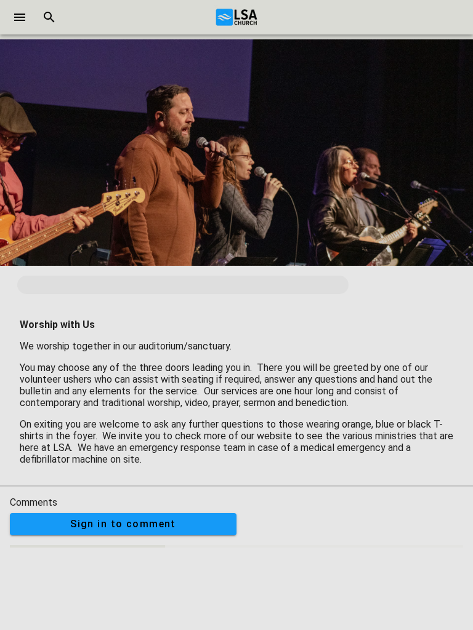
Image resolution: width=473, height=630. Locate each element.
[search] (49, 17)
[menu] (19, 17)
